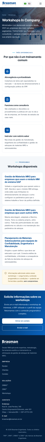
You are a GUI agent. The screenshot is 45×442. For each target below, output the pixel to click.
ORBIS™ (5, 385)
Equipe (4, 366)
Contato (5, 374)
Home (4, 15)
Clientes (5, 370)
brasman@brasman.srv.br (12, 419)
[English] (29, 3)
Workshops (6, 393)
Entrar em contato (22, 321)
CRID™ (4, 389)
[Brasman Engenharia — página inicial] (9, 3)
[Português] (25, 3)
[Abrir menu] (40, 3)
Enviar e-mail (22, 328)
